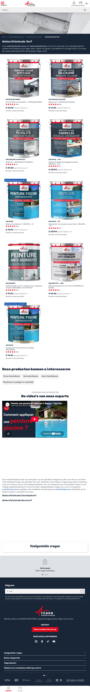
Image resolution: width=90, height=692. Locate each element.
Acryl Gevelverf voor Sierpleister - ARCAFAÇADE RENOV (24, 102)
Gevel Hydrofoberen (50, 376)
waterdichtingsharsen (62, 489)
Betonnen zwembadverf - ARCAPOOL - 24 (19, 224)
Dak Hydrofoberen (30, 376)
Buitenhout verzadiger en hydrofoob (18, 382)
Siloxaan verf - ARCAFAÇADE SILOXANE (62, 102)
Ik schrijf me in (82, 591)
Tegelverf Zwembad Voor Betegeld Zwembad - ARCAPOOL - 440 (64, 163)
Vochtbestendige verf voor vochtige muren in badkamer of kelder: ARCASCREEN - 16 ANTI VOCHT (24, 287)
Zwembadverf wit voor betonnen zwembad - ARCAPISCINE (20, 349)
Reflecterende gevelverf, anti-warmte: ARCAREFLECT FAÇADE (66, 287)
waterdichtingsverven (10, 489)
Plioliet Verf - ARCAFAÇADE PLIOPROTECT (19, 162)
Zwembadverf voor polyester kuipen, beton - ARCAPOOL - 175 (67, 225)
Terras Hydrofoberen (11, 376)
